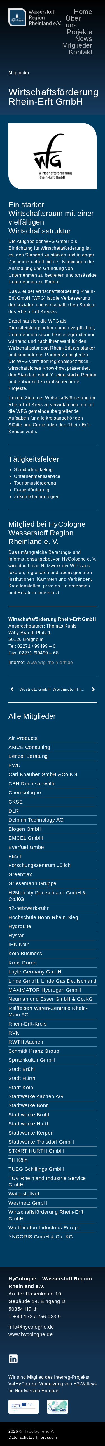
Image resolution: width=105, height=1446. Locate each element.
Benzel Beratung (28, 756)
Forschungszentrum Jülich (39, 865)
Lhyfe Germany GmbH (34, 972)
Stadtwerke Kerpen (31, 1133)
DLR (13, 811)
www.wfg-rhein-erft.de (50, 662)
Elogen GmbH (25, 829)
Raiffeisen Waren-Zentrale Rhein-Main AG (48, 1011)
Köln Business (25, 953)
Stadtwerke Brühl (28, 1115)
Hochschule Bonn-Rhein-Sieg (43, 917)
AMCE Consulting (29, 747)
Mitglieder (18, 72)
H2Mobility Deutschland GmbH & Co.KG (47, 896)
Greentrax (20, 874)
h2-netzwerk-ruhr (28, 908)
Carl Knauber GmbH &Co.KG (42, 774)
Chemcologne (24, 792)
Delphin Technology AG (36, 820)
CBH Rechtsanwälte (32, 783)
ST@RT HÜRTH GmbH (36, 1151)
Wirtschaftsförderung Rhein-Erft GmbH (45, 1215)
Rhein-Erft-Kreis (27, 1024)
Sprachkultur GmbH (31, 1060)
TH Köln (18, 1160)
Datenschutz (20, 1437)
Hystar (16, 935)
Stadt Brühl (21, 1069)
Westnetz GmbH (27, 1203)
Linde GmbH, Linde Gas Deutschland (52, 981)
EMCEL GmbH (25, 838)
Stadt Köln (20, 1087)
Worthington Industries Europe (44, 1227)
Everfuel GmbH (26, 847)
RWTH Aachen (25, 1042)
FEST (15, 856)
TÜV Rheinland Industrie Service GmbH (47, 1182)
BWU (14, 765)
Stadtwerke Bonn (28, 1105)
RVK (13, 1033)
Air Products (23, 738)
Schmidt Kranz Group (33, 1051)
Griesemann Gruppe (32, 883)
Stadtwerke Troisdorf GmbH (41, 1142)
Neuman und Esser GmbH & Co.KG (50, 999)
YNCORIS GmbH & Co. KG (40, 1236)
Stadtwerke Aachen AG (35, 1096)
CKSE (15, 802)
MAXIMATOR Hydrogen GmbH (44, 990)
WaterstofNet (23, 1194)
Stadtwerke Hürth (29, 1123)
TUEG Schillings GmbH (36, 1169)
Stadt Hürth (22, 1078)
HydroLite (19, 926)
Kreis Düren (22, 963)
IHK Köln (18, 944)
